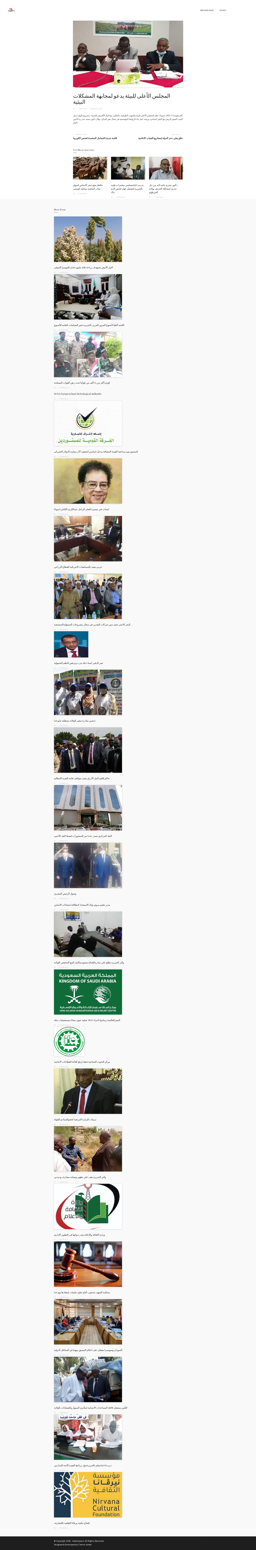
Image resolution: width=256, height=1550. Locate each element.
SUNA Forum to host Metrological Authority (78, 393)
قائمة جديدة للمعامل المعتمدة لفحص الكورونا (95, 138)
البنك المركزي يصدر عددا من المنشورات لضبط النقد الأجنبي (83, 835)
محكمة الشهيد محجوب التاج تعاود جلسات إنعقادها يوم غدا (82, 1292)
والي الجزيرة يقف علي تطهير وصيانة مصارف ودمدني (80, 1177)
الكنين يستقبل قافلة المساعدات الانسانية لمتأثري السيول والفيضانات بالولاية (90, 1407)
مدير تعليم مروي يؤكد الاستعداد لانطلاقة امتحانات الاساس (82, 904)
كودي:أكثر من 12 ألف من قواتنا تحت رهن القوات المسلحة (82, 382)
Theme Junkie (85, 1544)
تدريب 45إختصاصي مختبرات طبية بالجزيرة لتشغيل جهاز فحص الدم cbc (127, 188)
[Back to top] (253, 1547)
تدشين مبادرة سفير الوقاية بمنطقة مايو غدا (74, 720)
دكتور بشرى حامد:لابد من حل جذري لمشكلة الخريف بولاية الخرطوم (163, 188)
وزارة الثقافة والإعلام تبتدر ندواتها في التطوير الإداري (79, 1234)
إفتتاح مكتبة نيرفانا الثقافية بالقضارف (72, 1523)
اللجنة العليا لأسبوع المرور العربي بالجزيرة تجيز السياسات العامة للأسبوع (89, 325)
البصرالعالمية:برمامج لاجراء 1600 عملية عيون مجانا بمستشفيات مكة (87, 1020)
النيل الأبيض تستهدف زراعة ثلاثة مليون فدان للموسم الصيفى (83, 267)
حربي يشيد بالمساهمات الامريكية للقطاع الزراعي (78, 566)
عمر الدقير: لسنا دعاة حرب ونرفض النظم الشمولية (78, 662)
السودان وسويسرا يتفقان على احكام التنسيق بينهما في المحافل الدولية (88, 1350)
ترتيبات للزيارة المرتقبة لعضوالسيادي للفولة (75, 1119)
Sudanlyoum (78, 1541)
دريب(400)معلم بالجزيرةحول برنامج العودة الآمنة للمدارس (83, 1465)
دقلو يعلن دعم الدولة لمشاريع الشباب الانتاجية (160, 138)
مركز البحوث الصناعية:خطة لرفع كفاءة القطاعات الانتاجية (82, 1061)
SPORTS (223, 10)
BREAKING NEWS (207, 10)
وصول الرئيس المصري (65, 893)
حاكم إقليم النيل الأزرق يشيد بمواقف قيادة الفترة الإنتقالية (82, 778)
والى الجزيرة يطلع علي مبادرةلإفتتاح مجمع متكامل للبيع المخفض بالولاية (89, 962)
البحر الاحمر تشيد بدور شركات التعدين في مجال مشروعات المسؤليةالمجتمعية (92, 624)
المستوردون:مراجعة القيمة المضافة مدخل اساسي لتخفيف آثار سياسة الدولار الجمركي (96, 451)
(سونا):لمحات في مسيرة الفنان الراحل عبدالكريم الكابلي (81, 509)
